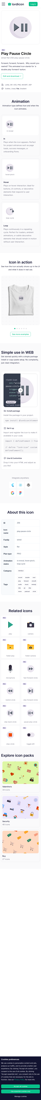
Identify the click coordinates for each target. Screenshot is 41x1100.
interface (21, 571)
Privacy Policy (19, 1080)
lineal (13, 89)
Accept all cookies (20, 1086)
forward (26, 581)
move (20, 591)
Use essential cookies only (20, 1091)
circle (34, 591)
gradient (23, 89)
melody (34, 584)
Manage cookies (20, 1096)
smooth (34, 581)
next (34, 577)
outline (7, 89)
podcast (27, 591)
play (19, 581)
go (24, 588)
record (20, 577)
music (26, 584)
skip (19, 588)
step (29, 588)
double (27, 577)
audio (20, 584)
